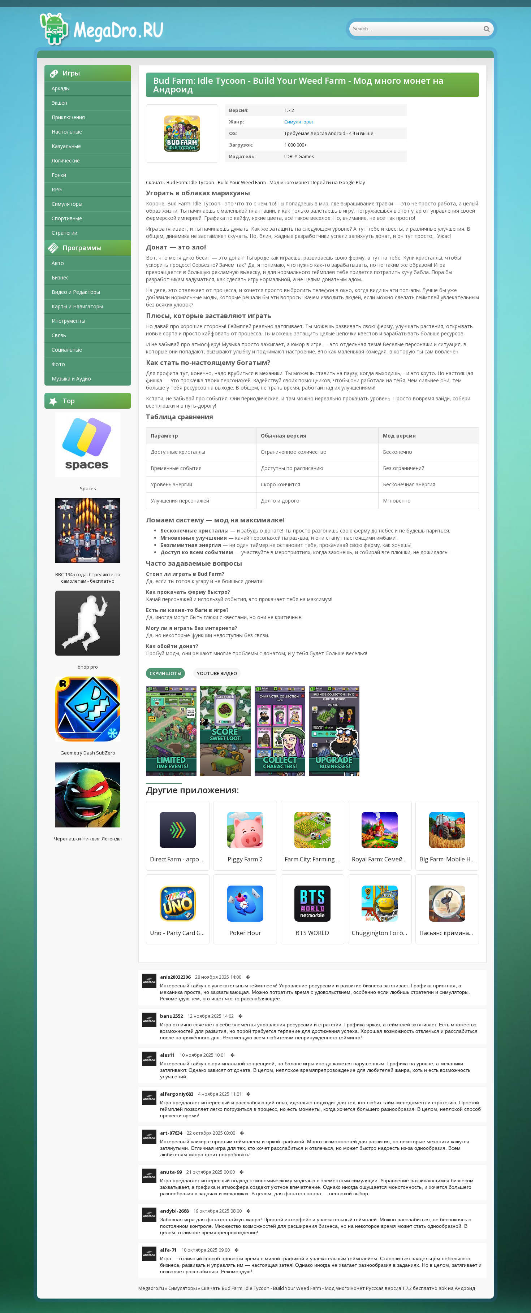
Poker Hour (245, 933)
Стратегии (64, 232)
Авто (58, 263)
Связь (59, 335)
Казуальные (66, 146)
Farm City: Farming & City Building (312, 859)
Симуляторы (67, 203)
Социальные (67, 349)
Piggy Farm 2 (245, 859)
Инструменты (68, 320)
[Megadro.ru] (109, 29)
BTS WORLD (312, 933)
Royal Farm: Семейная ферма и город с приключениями (379, 859)
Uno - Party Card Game (178, 933)
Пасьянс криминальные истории (447, 933)
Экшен (59, 102)
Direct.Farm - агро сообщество (178, 859)
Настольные (67, 131)
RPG (57, 189)
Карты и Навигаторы (77, 306)
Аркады (61, 88)
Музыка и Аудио (71, 378)
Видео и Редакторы (76, 291)
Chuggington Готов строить (379, 933)
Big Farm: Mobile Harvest (447, 859)
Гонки (59, 174)
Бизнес (60, 277)
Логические (66, 160)
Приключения (68, 117)
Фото (58, 364)
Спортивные (67, 218)
